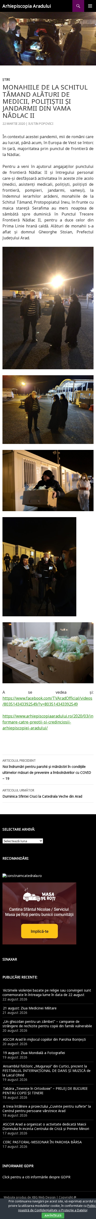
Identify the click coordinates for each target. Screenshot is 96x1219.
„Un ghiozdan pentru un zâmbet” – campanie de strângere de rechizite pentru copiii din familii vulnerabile (47, 1023)
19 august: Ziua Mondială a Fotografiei (34, 1052)
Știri (6, 79)
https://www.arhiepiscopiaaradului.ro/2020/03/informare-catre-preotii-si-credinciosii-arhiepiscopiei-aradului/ (47, 722)
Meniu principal (90, 6)
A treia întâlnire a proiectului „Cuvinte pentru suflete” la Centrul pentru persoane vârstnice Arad (46, 1108)
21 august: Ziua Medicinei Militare (30, 1008)
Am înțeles (53, 1215)
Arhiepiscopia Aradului (26, 6)
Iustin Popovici (40, 124)
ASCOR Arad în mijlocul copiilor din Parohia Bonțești (44, 1039)
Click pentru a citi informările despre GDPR (36, 1177)
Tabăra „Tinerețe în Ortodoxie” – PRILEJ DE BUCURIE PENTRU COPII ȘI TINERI (45, 1090)
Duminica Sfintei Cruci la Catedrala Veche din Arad (42, 793)
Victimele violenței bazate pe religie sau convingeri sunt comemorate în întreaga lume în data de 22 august (46, 992)
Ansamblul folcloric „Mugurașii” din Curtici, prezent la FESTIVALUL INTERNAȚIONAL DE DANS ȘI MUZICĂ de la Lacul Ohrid (46, 1070)
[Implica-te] (39, 913)
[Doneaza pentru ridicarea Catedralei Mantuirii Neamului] (22, 875)
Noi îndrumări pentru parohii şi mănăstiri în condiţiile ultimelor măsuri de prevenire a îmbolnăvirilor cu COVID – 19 (46, 769)
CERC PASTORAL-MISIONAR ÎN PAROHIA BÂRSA (42, 1142)
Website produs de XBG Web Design (30, 1197)
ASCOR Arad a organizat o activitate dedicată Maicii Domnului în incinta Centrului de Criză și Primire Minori (45, 1126)
